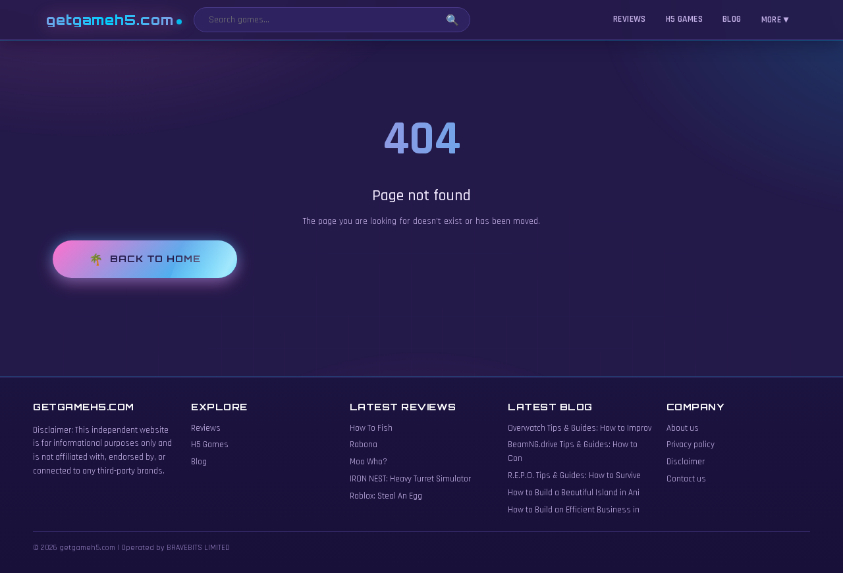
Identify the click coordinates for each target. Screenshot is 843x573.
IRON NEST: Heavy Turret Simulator (410, 479)
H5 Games (684, 19)
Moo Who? (368, 461)
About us (682, 428)
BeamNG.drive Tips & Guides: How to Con (573, 451)
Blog (732, 19)
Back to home (155, 258)
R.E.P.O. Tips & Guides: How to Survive (574, 475)
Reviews (629, 19)
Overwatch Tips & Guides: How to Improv (579, 428)
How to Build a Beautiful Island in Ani (573, 492)
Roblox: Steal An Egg (386, 496)
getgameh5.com (110, 20)
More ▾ (774, 20)
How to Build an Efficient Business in (573, 510)
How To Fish (371, 428)
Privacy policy (690, 444)
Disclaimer (685, 461)
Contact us (686, 479)
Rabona (363, 444)
